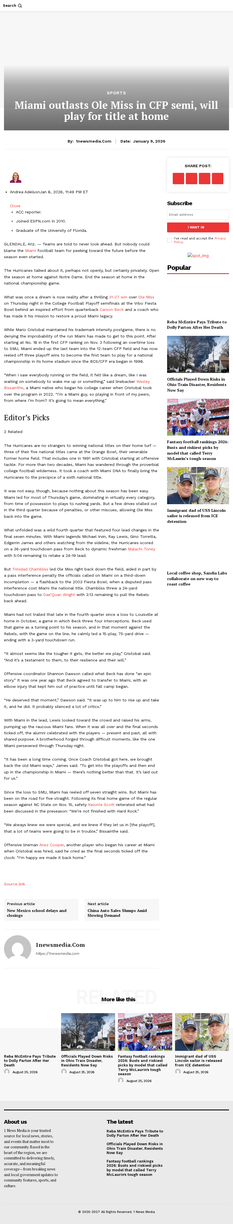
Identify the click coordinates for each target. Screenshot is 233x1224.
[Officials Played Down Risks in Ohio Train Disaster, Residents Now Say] (198, 354)
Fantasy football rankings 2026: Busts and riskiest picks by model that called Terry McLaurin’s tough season (197, 450)
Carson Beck (112, 309)
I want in (196, 227)
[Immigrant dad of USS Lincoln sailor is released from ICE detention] (198, 485)
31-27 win (118, 297)
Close (15, 205)
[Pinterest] (204, 178)
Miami (30, 250)
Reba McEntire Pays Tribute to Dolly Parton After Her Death (197, 324)
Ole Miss (146, 297)
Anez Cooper (51, 845)
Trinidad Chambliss (30, 569)
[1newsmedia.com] (17, 948)
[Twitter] (191, 178)
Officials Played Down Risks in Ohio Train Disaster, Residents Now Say (196, 384)
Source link (14, 884)
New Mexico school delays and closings (36, 913)
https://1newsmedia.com (57, 953)
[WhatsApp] (217, 178)
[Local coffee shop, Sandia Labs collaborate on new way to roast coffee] (198, 548)
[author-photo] (7, 1072)
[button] (13, 5)
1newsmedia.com (93, 141)
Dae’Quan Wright (59, 594)
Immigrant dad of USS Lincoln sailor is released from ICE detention (196, 516)
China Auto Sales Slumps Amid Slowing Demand (117, 913)
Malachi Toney (141, 549)
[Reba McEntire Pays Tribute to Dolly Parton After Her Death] (198, 297)
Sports (116, 93)
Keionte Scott (101, 804)
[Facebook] (178, 178)
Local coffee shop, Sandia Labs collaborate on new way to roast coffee (197, 578)
